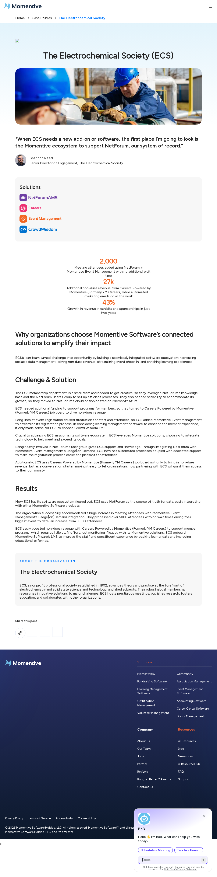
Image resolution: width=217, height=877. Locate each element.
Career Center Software (193, 708)
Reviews (142, 771)
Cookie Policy (87, 818)
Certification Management (146, 703)
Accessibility (64, 818)
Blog (181, 749)
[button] (32, 632)
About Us (143, 741)
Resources (186, 729)
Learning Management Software (152, 691)
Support (184, 779)
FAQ (181, 771)
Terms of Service (39, 818)
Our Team (144, 749)
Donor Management (190, 716)
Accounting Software (191, 701)
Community (185, 674)
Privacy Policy (14, 818)
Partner (142, 764)
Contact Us (145, 787)
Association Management (194, 681)
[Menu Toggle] (210, 6)
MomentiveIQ (146, 674)
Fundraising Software (152, 681)
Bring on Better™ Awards (154, 779)
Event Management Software (190, 691)
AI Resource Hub (189, 764)
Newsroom (185, 756)
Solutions (144, 662)
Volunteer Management (153, 713)
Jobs (140, 756)
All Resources (187, 741)
